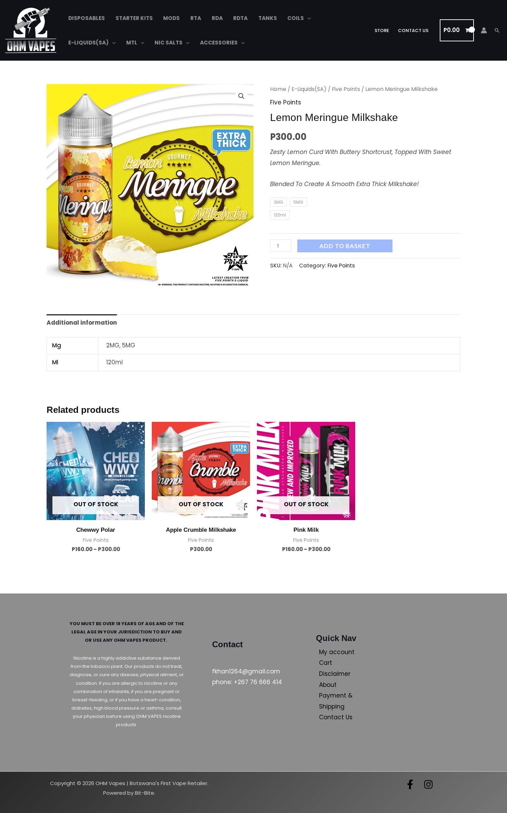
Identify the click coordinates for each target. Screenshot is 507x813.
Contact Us (413, 30)
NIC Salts (168, 42)
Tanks (267, 18)
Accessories (219, 42)
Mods (171, 18)
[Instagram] (428, 784)
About (328, 685)
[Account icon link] (484, 30)
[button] (497, 30)
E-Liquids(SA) (88, 42)
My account (337, 652)
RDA (217, 18)
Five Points (346, 89)
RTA (195, 18)
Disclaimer (334, 674)
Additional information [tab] (82, 322)
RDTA (240, 18)
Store (382, 30)
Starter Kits (134, 18)
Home (278, 89)
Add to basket (344, 246)
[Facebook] (410, 784)
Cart (325, 663)
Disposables (86, 18)
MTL (131, 42)
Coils (295, 18)
